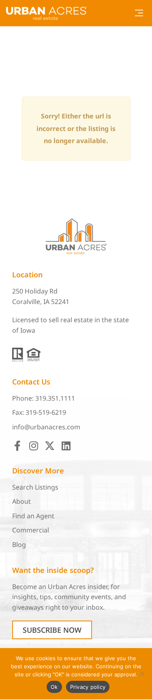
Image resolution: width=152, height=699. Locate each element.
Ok (54, 687)
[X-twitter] (50, 446)
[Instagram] (33, 446)
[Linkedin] (66, 446)
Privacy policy (88, 687)
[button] (139, 13)
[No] (142, 673)
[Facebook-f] (17, 446)
